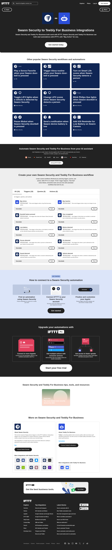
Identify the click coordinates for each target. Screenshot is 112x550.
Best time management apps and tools (66, 513)
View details (19, 208)
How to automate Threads (63, 528)
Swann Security (29, 30)
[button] (56, 310)
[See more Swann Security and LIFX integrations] (47, 467)
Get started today (56, 45)
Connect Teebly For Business (68, 445)
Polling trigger (25, 203)
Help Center (26, 519)
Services (26, 508)
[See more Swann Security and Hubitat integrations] (21, 467)
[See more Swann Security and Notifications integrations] (34, 460)
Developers (26, 543)
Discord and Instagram (40, 508)
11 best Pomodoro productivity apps (66, 525)
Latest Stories (61, 505)
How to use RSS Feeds (62, 519)
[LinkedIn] (69, 544)
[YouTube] (76, 544)
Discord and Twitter (40, 533)
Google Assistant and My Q (41, 516)
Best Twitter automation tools (64, 510)
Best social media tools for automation (66, 533)
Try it (51, 208)
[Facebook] (65, 544)
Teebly (60, 435)
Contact (48, 543)
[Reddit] (87, 544)
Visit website (62, 441)
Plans (88, 3)
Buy (16, 445)
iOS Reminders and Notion (41, 525)
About (58, 543)
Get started (104, 3)
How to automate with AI (63, 508)
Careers (33, 543)
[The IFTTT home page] (5, 3)
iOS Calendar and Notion (41, 510)
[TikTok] (83, 544)
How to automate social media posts (66, 531)
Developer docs (27, 531)
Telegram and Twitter (40, 531)
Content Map (27, 522)
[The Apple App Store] (84, 505)
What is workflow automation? (64, 516)
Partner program (40, 543)
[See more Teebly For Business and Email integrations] (65, 467)
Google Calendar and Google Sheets (44, 513)
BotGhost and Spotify (40, 519)
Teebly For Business (61, 30)
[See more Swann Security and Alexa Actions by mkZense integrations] (34, 467)
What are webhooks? (62, 522)
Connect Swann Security (23, 449)
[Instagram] (72, 544)
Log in (95, 3)
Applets (25, 513)
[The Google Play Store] (84, 508)
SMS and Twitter (39, 522)
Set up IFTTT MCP (56, 163)
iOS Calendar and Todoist (41, 528)
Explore (82, 3)
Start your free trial (56, 368)
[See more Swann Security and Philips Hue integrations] (47, 460)
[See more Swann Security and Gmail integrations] (21, 460)
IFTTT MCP (26, 516)
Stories (25, 510)
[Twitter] (80, 544)
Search (25, 525)
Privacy (53, 543)
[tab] (17, 191)
